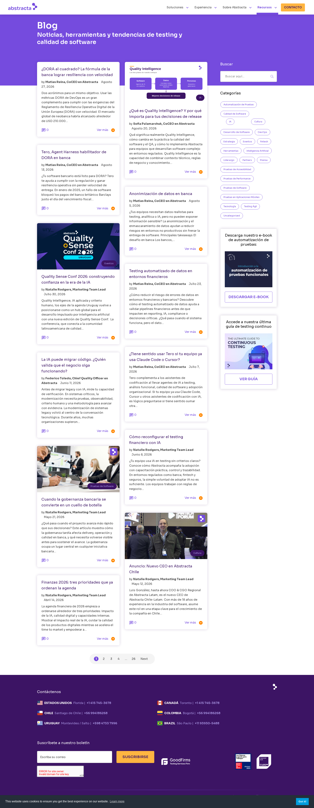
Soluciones (175, 7)
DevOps (262, 132)
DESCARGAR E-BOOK (248, 297)
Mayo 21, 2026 (54, 517)
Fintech (264, 141)
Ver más (106, 130)
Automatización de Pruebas (239, 104)
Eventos (109, 263)
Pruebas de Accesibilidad (237, 169)
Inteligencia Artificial (258, 150)
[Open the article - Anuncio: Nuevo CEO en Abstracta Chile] (166, 536)
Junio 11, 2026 (70, 383)
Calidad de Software (235, 113)
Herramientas (231, 150)
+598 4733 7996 (105, 723)
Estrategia (229, 141)
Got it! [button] (302, 801)
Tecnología (230, 206)
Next (144, 659)
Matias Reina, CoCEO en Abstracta (72, 82)
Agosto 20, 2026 (144, 128)
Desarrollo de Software (237, 132)
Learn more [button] (117, 801)
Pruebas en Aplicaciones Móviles (241, 197)
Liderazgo (229, 160)
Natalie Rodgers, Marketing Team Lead (75, 289)
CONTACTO (293, 7)
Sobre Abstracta (234, 7)
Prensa (263, 160)
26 (133, 659)
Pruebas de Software (102, 486)
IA (200, 97)
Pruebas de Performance (237, 178)
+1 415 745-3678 (99, 703)
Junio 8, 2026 (142, 454)
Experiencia (203, 7)
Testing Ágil (250, 206)
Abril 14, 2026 (54, 600)
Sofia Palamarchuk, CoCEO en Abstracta (164, 124)
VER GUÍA (248, 379)
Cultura (197, 553)
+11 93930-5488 (207, 723)
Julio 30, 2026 (54, 294)
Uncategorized (232, 215)
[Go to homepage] (22, 6)
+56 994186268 (96, 713)
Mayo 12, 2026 (142, 584)
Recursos (264, 7)
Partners (247, 160)
